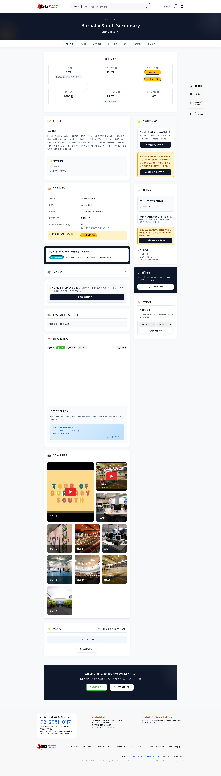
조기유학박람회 (177, 756)
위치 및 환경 (112, 43)
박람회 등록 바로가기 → (155, 240)
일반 (51, 347)
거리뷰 (60, 347)
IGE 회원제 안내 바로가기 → (156, 172)
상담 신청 (151, 43)
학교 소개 (69, 43)
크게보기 (122, 347)
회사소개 (125, 756)
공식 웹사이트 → (86, 218)
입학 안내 (138, 43)
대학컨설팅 (165, 756)
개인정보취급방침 (136, 756)
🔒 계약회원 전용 (153, 72)
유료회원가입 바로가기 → (156, 145)
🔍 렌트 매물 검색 (155, 330)
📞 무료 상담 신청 (121, 687)
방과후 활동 (97, 43)
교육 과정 (83, 43)
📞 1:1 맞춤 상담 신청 (156, 287)
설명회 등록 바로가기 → (87, 297)
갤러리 (125, 43)
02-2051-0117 (55, 721)
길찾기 (82, 347)
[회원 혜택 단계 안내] (167, 6)
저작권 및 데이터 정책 (152, 756)
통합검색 (75, 6)
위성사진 (71, 347)
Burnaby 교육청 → (110, 19)
